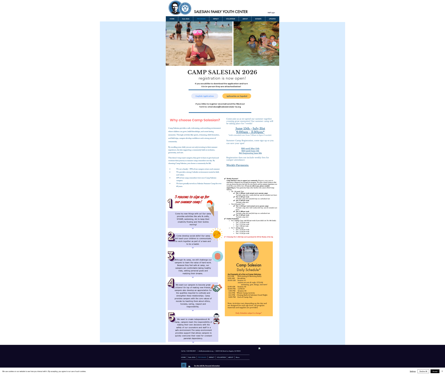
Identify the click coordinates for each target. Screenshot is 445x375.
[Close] (442, 371)
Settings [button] (413, 371)
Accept (434, 371)
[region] (249, 278)
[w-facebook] (189, 367)
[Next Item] (274, 43)
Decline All (423, 371)
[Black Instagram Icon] (183, 365)
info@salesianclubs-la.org (206, 351)
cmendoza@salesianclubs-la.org (224, 106)
